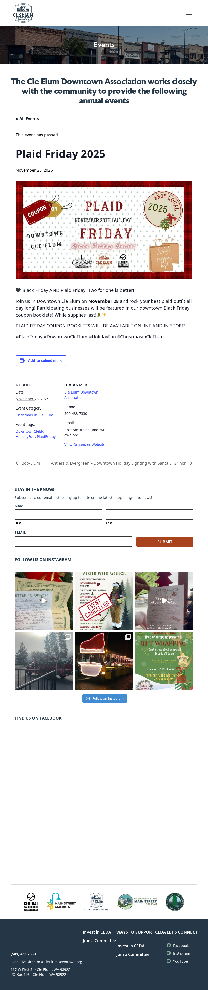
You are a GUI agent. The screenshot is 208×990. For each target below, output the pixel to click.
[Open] (44, 601)
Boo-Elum (30, 463)
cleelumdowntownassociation (43, 576)
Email (20, 532)
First (18, 523)
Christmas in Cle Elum (34, 415)
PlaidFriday (46, 436)
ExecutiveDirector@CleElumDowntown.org (46, 961)
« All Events (27, 118)
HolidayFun (25, 436)
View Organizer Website (84, 444)
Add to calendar (42, 360)
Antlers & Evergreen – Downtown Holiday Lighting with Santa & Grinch (119, 463)
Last (109, 523)
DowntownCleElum (32, 431)
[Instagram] (68, 624)
